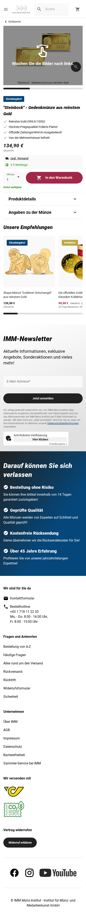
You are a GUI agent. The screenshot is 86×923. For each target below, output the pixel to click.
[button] (5, 9)
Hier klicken (40, 439)
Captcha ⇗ (58, 444)
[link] (21, 9)
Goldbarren (14, 21)
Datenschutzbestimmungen (63, 423)
